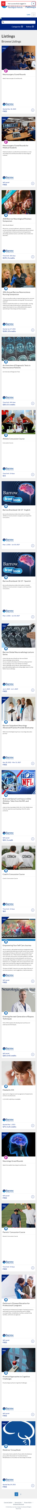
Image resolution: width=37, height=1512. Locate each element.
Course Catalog (8, 1502)
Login (28, 14)
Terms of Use (18, 1502)
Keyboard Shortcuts (18, 1504)
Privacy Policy (28, 1502)
